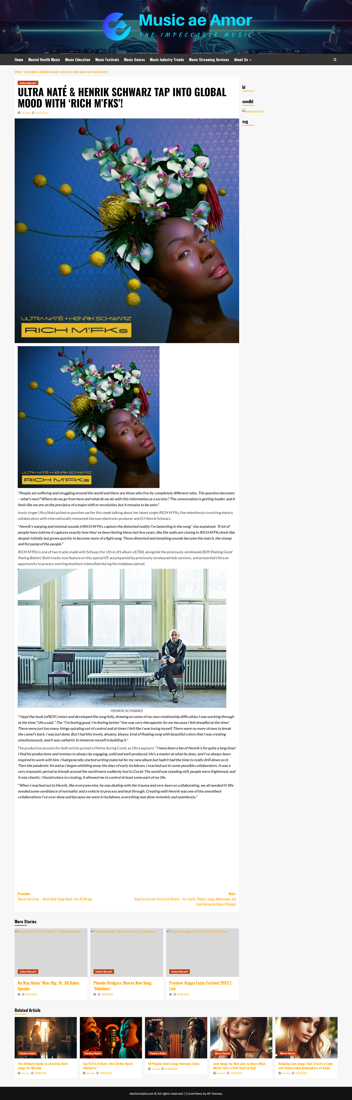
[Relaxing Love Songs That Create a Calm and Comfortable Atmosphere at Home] (306, 1037)
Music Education (77, 59)
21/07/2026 (236, 1073)
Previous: (55, 896)
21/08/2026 (41, 1073)
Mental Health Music (44, 59)
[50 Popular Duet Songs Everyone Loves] (176, 1037)
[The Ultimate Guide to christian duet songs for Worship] (46, 1037)
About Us (241, 59)
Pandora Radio (27, 1053)
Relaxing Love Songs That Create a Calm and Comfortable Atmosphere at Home (305, 1065)
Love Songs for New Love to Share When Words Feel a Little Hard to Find (239, 1065)
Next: (185, 899)
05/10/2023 (183, 994)
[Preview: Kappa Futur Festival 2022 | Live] (202, 952)
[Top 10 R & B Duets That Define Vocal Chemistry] (111, 1037)
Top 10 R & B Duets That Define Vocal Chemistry (107, 1065)
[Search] (335, 59)
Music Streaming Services (209, 59)
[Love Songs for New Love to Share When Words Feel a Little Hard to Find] (241, 1037)
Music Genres (134, 59)
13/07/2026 (301, 1073)
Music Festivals (107, 59)
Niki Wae (26, 112)
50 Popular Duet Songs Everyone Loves (173, 1063)
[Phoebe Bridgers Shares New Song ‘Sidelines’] (126, 952)
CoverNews (194, 1093)
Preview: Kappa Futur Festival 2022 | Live (200, 986)
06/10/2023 (31, 994)
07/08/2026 (171, 1068)
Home (19, 59)
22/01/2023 (41, 112)
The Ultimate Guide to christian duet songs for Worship (43, 1065)
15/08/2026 (106, 1073)
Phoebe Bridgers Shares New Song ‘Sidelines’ (123, 986)
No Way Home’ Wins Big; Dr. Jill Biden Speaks (48, 986)
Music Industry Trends (167, 59)
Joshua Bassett (28, 83)
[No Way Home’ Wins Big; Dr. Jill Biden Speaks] (51, 952)
